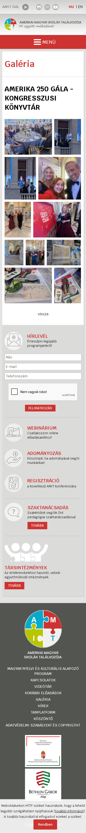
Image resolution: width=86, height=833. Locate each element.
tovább (14, 585)
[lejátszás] (25, 7)
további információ (69, 811)
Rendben (45, 824)
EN (80, 6)
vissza (43, 314)
